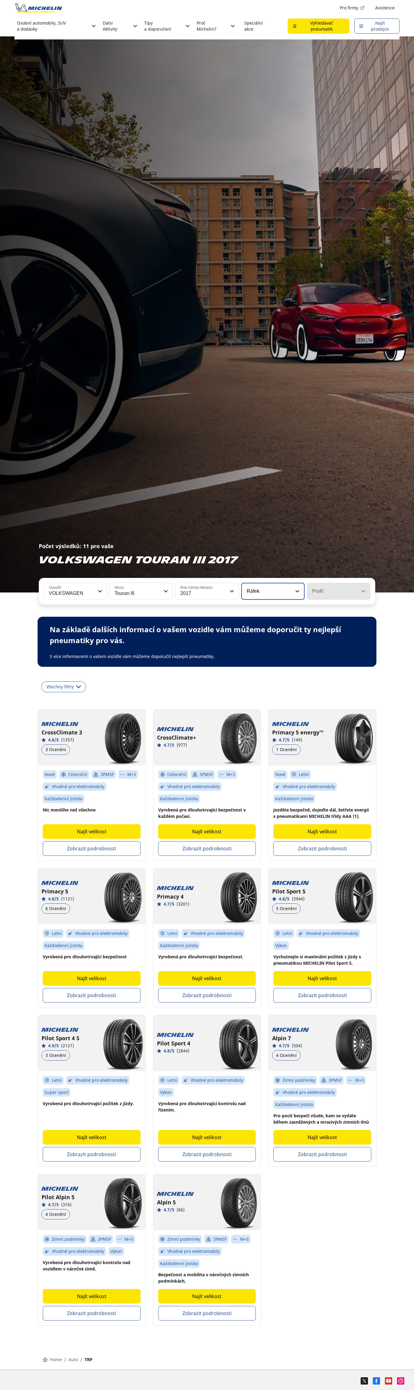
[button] (99, 591)
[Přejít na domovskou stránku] (39, 7)
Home (56, 1359)
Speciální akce (253, 26)
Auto (73, 1359)
